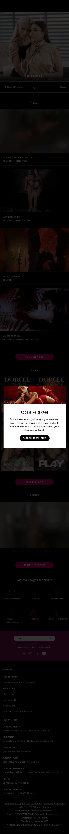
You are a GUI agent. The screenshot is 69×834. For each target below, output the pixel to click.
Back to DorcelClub (34, 438)
